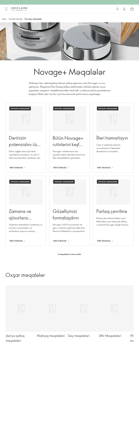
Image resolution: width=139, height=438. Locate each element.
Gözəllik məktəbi (15, 19)
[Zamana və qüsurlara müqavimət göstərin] (26, 211)
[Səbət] (132, 9)
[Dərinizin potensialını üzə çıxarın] (26, 137)
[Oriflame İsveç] (19, 8)
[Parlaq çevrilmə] (113, 211)
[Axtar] (117, 9)
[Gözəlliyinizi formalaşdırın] (69, 211)
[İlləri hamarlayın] (113, 137)
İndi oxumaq (16, 167)
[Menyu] (6, 9)
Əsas (4, 19)
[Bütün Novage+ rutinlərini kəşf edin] (69, 137)
